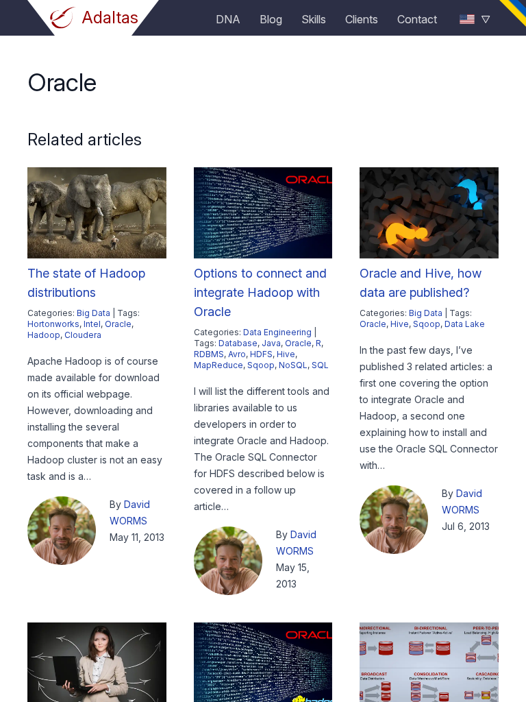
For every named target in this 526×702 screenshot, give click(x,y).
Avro (237, 354)
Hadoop (43, 335)
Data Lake (464, 324)
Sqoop (261, 365)
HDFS (261, 354)
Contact (417, 19)
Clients (361, 19)
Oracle (118, 324)
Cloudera (82, 335)
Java (271, 343)
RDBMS (209, 354)
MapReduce (218, 365)
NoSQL (293, 365)
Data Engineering (277, 332)
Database (238, 343)
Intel (92, 324)
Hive (286, 354)
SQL (320, 365)
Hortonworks (53, 324)
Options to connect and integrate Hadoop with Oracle (260, 292)
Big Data (93, 313)
